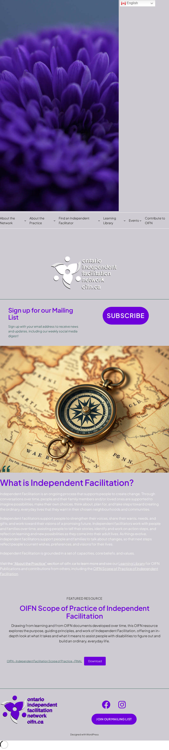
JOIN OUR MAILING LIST (114, 719)
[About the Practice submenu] (54, 220)
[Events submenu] (140, 220)
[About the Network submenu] (25, 220)
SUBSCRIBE (126, 315)
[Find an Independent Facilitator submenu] (99, 220)
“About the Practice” (30, 563)
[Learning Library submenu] (125, 220)
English (132, 3)
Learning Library (132, 563)
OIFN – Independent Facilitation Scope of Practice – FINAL (44, 661)
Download (95, 661)
